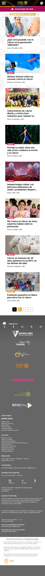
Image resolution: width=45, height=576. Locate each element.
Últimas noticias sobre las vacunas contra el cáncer (20, 77)
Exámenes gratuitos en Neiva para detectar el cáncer (22, 296)
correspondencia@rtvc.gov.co (21, 502)
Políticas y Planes (6, 427)
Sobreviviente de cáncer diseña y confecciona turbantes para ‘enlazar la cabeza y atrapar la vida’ (20, 115)
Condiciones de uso (6, 489)
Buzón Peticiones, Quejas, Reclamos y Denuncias (14, 442)
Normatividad (5, 425)
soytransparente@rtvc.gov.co (8, 531)
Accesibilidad (5, 491)
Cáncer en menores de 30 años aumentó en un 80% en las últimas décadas (22, 260)
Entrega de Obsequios (7, 451)
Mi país (11, 291)
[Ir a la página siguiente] (25, 309)
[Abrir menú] (4, 3)
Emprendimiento (15, 107)
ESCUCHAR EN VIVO (24, 9)
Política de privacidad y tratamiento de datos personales (16, 487)
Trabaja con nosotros (6, 439)
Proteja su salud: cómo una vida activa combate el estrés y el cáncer (22, 150)
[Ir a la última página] (30, 309)
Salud (10, 36)
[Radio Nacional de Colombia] (22, 3)
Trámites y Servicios (6, 444)
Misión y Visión (5, 422)
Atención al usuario (6, 437)
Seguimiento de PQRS (34, 512)
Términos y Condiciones (7, 449)
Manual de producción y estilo (9, 430)
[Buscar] (41, 3)
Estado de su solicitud (7, 447)
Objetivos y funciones (7, 423)
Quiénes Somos (7, 418)
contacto (13, 324)
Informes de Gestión (6, 428)
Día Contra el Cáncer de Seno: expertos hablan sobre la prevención (22, 224)
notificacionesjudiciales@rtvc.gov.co (10, 526)
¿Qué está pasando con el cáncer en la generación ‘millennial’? (20, 42)
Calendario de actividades (8, 441)
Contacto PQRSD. (17, 503)
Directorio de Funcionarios (8, 446)
